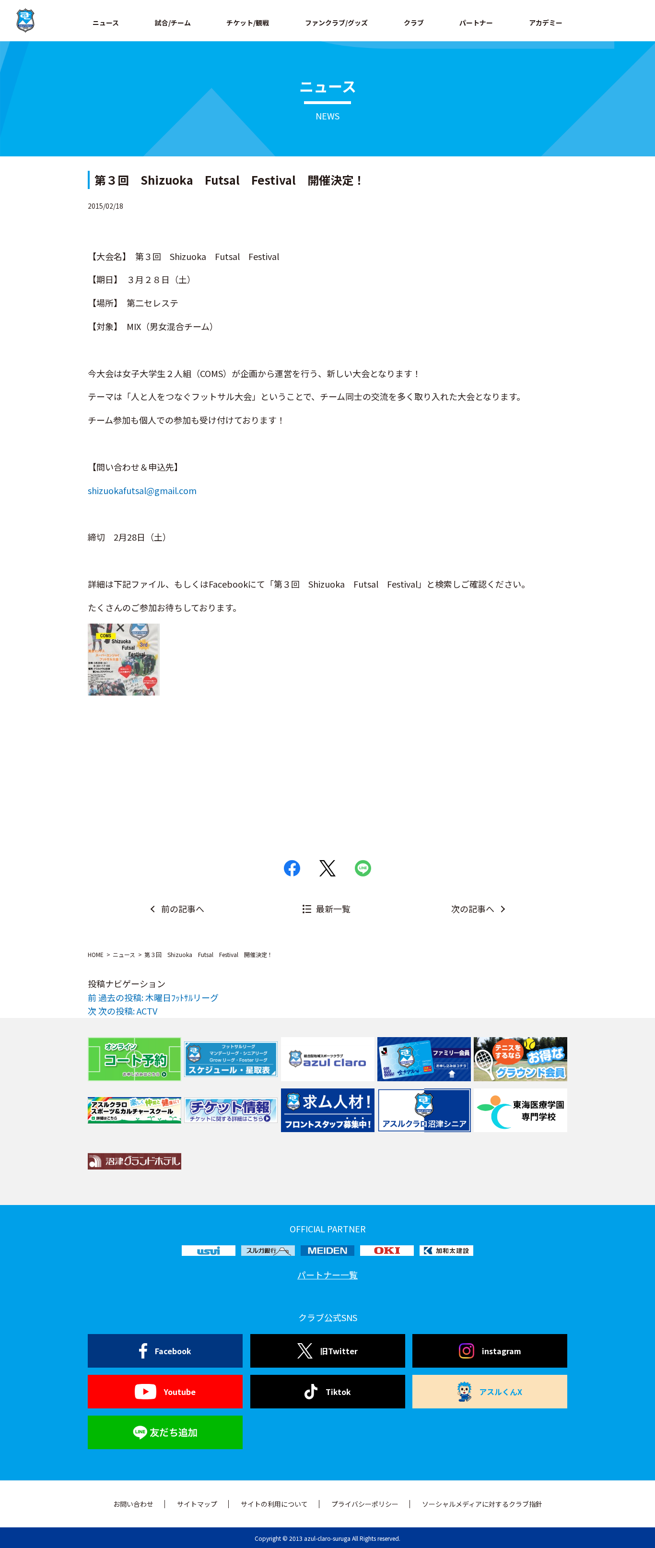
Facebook (173, 1351)
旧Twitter (339, 1351)
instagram (501, 1351)
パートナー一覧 (327, 1274)
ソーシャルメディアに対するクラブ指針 (482, 1504)
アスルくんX (500, 1391)
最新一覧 (333, 908)
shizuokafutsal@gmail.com (142, 490)
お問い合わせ (133, 1504)
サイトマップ (197, 1504)
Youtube (180, 1391)
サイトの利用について (274, 1504)
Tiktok (338, 1391)
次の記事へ (472, 908)
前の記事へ (182, 908)
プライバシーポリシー (364, 1504)
